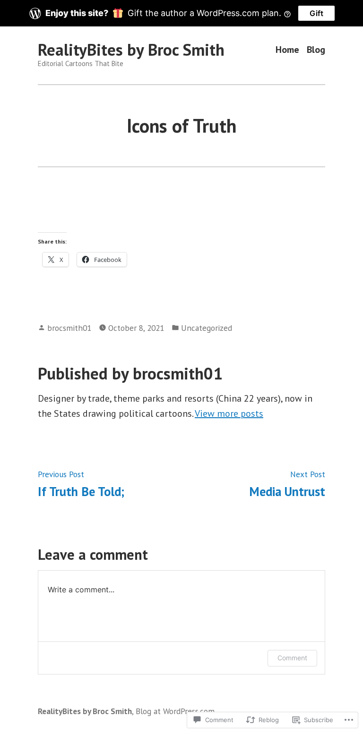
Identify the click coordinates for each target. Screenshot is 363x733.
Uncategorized (206, 327)
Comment (292, 658)
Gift (316, 13)
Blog (316, 49)
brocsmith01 (69, 327)
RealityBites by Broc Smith (131, 49)
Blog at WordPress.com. (176, 711)
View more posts (229, 413)
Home (287, 49)
